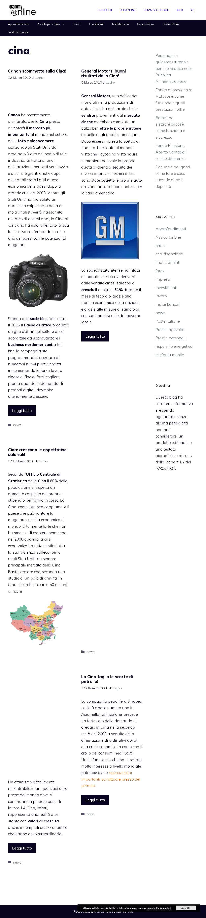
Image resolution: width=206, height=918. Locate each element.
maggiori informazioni (159, 908)
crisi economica (54, 827)
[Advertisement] (40, 98)
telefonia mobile (170, 354)
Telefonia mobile (18, 32)
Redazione (128, 10)
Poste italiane (171, 24)
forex (160, 270)
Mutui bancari (120, 24)
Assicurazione (145, 24)
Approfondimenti (18, 24)
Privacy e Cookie (156, 10)
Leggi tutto (22, 410)
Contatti (105, 10)
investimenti (166, 287)
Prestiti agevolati (170, 329)
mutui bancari (168, 304)
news (17, 425)
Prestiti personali (171, 337)
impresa (163, 279)
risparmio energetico (174, 346)
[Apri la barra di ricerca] (192, 10)
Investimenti (96, 24)
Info (180, 10)
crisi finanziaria (169, 253)
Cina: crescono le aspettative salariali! (37, 452)
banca (161, 245)
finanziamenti (168, 262)
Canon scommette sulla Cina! (37, 71)
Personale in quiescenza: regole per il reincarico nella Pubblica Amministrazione (174, 68)
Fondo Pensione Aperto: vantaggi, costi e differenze (171, 152)
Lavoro (77, 24)
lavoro (56, 370)
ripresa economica (97, 302)
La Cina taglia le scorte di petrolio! (107, 679)
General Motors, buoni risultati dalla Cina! (103, 73)
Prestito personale (48, 24)
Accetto (185, 908)
